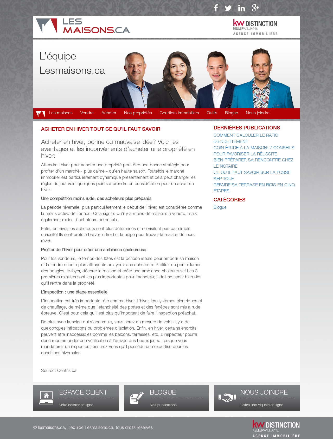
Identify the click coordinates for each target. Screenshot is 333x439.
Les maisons (61, 113)
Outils (212, 113)
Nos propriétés (138, 113)
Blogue (231, 113)
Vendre (87, 113)
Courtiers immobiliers (179, 113)
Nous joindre (258, 113)
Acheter (108, 113)
